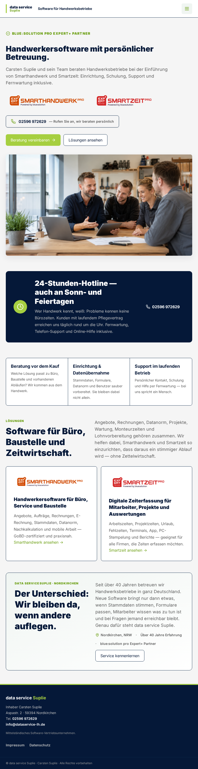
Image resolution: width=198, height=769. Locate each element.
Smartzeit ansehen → (128, 550)
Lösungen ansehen (85, 140)
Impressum (15, 745)
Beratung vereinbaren (30, 140)
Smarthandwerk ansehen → (38, 542)
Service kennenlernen (119, 655)
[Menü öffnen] (187, 8)
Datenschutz (39, 745)
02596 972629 (166, 306)
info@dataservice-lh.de (25, 724)
